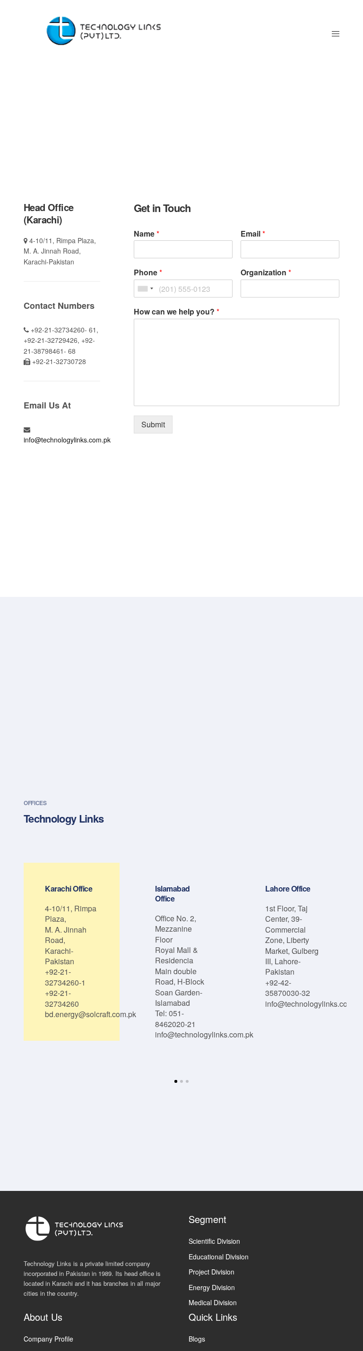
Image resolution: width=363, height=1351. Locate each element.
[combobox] (145, 288)
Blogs (197, 1338)
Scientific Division (214, 1241)
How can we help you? (176, 312)
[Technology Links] (107, 33)
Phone (148, 273)
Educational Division (219, 1256)
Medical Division (213, 1302)
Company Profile (48, 1338)
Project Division (211, 1271)
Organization (266, 273)
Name (146, 234)
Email (253, 234)
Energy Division (212, 1287)
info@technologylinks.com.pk (67, 439)
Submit (153, 424)
